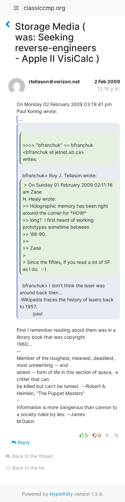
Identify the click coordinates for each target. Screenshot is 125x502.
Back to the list (28, 468)
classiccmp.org (44, 7)
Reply (23, 442)
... (21, 118)
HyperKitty (61, 494)
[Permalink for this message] (116, 435)
